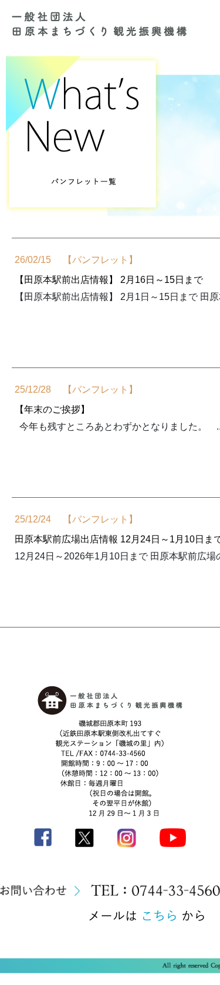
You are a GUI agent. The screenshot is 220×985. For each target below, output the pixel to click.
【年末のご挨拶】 (52, 409)
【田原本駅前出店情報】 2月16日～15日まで (109, 280)
